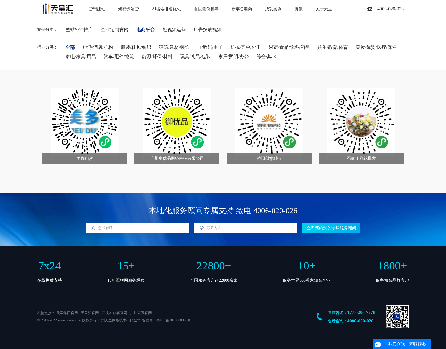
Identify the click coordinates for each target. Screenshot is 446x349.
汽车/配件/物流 (119, 56)
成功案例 (273, 9)
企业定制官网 (115, 29)
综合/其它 (266, 56)
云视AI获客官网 (114, 313)
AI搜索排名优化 (166, 9)
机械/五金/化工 (245, 47)
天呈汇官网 (90, 313)
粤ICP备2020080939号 (173, 320)
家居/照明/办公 (233, 56)
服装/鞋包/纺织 (136, 47)
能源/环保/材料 (157, 56)
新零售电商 (242, 9)
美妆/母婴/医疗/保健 (376, 47)
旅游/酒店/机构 (98, 47)
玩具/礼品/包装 (195, 56)
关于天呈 (324, 9)
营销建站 (97, 9)
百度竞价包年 (206, 9)
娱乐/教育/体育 (332, 47)
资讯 (298, 9)
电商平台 (145, 29)
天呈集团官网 (67, 313)
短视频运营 (128, 9)
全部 (70, 47)
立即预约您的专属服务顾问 (331, 228)
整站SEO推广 (79, 29)
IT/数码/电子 (210, 47)
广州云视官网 (141, 313)
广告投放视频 (207, 29)
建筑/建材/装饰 (174, 47)
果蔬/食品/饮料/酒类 (289, 47)
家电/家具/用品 (81, 56)
